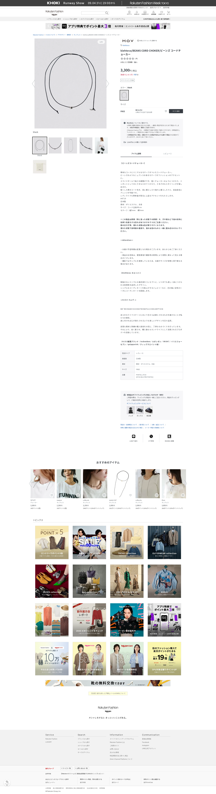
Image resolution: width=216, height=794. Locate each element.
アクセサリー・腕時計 (64, 35)
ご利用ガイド (114, 746)
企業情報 (48, 788)
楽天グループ (154, 7)
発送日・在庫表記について (128, 425)
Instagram (145, 745)
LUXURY (49, 742)
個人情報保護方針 (58, 788)
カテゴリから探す (84, 746)
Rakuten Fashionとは (117, 742)
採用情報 (102, 788)
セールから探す (83, 749)
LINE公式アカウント (149, 748)
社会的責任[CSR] (92, 788)
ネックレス (77, 35)
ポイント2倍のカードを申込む (121, 779)
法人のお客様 (114, 752)
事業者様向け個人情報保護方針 (75, 788)
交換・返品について (158, 425)
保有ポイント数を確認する (152, 779)
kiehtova (126, 45)
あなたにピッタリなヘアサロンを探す (57, 779)
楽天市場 (166, 7)
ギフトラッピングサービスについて (139, 403)
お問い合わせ (114, 749)
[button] (70, 83)
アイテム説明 (136, 153)
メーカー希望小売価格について (154, 428)
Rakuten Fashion (38, 35)
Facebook (145, 742)
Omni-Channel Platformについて (121, 759)
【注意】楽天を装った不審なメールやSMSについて (108, 693)
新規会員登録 (146, 739)
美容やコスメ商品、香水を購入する (91, 779)
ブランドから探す (84, 739)
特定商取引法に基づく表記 (119, 756)
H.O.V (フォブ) (50, 35)
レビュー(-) (167, 153)
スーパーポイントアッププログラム (122, 739)
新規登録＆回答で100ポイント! (137, 7)
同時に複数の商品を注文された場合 (131, 428)
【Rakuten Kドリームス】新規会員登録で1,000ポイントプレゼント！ (82, 774)
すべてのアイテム (84, 752)
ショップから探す (84, 742)
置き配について (144, 425)
